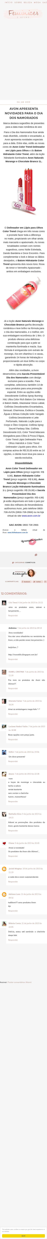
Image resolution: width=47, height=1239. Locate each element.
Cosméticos (30, 562)
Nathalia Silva (15, 814)
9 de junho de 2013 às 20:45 (27, 843)
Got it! (23, 1236)
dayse (11, 773)
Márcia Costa (15, 923)
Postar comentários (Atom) (19, 982)
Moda (37, 3)
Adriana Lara (14, 894)
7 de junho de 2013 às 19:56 (27, 752)
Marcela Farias (15, 701)
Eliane (11, 843)
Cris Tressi (13, 602)
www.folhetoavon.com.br (18, 533)
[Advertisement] (23, 75)
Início (9, 3)
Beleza (28, 3)
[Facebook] (26, 582)
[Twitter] (37, 582)
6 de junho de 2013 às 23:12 (30, 602)
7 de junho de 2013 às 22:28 (27, 773)
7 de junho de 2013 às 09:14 (29, 628)
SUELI (11, 752)
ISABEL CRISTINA (16, 671)
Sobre (18, 3)
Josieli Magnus (15, 868)
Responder (13, 615)
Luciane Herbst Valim (18, 726)
